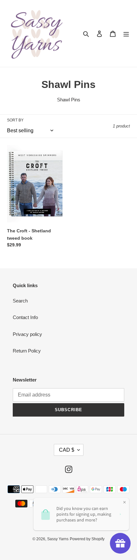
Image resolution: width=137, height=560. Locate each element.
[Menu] (126, 33)
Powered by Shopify (87, 539)
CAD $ (66, 450)
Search (20, 300)
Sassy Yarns (57, 539)
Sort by (15, 120)
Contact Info (25, 317)
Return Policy (27, 350)
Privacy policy (27, 334)
